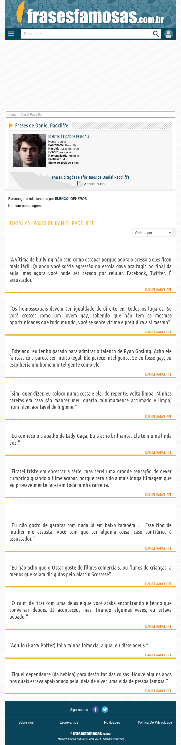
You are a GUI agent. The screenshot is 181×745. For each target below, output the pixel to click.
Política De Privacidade (155, 722)
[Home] (90, 14)
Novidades (112, 722)
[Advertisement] (90, 75)
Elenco (62, 198)
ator (64, 159)
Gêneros (78, 198)
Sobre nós (26, 722)
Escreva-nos (69, 722)
